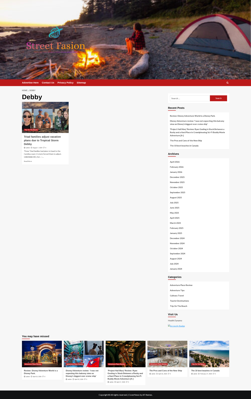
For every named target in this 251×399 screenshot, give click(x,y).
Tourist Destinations (179, 301)
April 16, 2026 (162, 374)
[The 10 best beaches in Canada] (209, 354)
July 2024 (174, 264)
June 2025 (174, 207)
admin (28, 147)
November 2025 (177, 182)
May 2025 (174, 213)
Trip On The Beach (31, 130)
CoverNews (134, 395)
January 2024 (176, 269)
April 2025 (174, 218)
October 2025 (176, 187)
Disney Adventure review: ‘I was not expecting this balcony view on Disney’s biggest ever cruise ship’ (197, 122)
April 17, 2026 (120, 382)
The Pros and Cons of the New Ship (186, 140)
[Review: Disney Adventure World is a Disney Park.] (42, 354)
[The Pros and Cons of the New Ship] (167, 354)
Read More (28, 161)
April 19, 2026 (37, 376)
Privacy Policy (65, 82)
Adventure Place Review (181, 285)
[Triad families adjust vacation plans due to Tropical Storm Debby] (45, 117)
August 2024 (176, 258)
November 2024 (177, 243)
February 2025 (176, 228)
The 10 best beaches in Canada (184, 145)
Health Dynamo (175, 320)
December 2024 (177, 238)
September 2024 (177, 253)
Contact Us (48, 82)
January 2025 (176, 233)
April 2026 (174, 162)
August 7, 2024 (37, 147)
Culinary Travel (177, 295)
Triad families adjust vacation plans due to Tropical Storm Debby (42, 140)
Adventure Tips (177, 290)
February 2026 (176, 167)
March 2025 (175, 223)
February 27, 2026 (206, 374)
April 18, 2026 (79, 379)
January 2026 (176, 172)
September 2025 (177, 192)
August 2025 (176, 197)
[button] (227, 82)
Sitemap (81, 82)
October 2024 (176, 248)
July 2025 (174, 202)
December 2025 (177, 177)
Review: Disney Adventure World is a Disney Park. (192, 116)
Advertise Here (30, 82)
